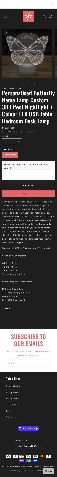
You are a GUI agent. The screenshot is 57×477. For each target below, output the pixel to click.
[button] (5, 16)
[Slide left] (22, 83)
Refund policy (49, 466)
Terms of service (29, 471)
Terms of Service (14, 405)
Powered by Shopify (33, 467)
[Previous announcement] (5, 4)
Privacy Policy (12, 392)
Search (9, 411)
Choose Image (9, 155)
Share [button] (7, 308)
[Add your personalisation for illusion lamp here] (11, 168)
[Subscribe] (48, 363)
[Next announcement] (52, 4)
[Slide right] (35, 83)
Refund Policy (12, 399)
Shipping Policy (13, 386)
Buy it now (28, 193)
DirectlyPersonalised (17, 467)
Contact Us (11, 417)
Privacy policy (14, 471)
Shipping (16, 132)
